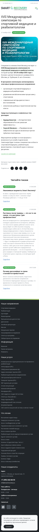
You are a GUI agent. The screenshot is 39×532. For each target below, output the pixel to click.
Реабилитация (5, 311)
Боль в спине (5, 439)
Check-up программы (7, 335)
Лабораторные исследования (10, 338)
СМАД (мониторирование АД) (10, 369)
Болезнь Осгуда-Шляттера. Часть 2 (12, 442)
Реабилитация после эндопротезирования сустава (17, 434)
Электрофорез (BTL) (7, 366)
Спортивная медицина (8, 308)
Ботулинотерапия (6, 405)
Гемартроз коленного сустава (10, 420)
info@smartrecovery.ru (8, 483)
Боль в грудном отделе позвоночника (13, 448)
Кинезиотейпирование (8, 388)
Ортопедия (4, 313)
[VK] (9, 507)
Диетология (4, 322)
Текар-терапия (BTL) (7, 399)
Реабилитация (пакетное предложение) (13, 375)
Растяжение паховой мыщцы (10, 428)
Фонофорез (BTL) (6, 391)
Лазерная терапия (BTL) (8, 380)
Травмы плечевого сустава (9, 456)
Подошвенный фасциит (8, 450)
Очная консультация (7, 386)
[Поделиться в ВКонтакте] (12, 168)
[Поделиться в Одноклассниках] (20, 168)
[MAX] (3, 507)
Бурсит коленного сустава (9, 437)
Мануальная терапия (8, 330)
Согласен (9, 526)
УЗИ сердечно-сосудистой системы (12, 394)
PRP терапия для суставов (9, 383)
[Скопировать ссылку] (25, 168)
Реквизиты (4, 352)
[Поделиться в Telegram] (16, 168)
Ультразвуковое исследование (10, 333)
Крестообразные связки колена (11, 445)
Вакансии (4, 346)
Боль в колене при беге (8, 431)
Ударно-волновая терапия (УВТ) (11, 372)
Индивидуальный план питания (11, 402)
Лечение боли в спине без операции (12, 453)
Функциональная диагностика (10, 319)
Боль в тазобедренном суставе (10, 423)
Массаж (3, 327)
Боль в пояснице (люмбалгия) (10, 461)
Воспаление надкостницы (9, 417)
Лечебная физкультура (8, 324)
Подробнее (6, 201)
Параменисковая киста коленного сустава (14, 426)
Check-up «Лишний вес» (8, 397)
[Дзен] (14, 507)
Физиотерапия (5, 316)
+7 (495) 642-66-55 (34, 3)
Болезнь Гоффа (5, 459)
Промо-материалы (7, 349)
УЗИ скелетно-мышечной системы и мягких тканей (17, 408)
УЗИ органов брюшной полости (11, 377)
